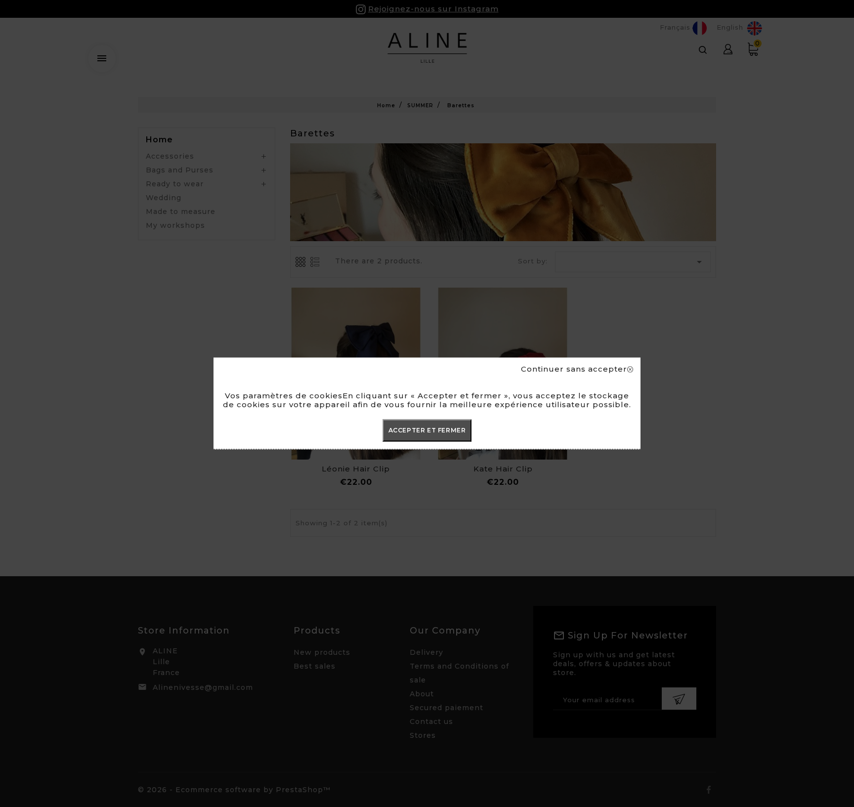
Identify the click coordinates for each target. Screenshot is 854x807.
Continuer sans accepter (574, 369)
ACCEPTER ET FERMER (427, 430)
